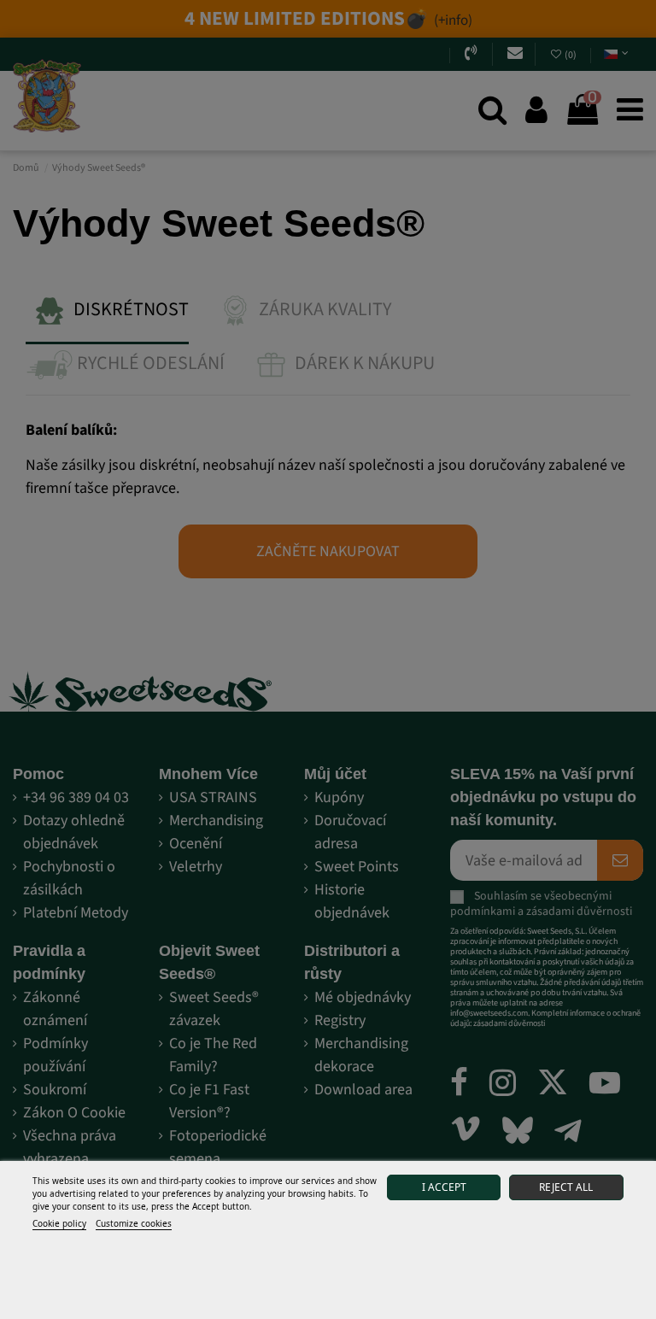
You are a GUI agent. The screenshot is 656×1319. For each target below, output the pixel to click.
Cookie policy (59, 1223)
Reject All (566, 1187)
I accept (444, 1187)
